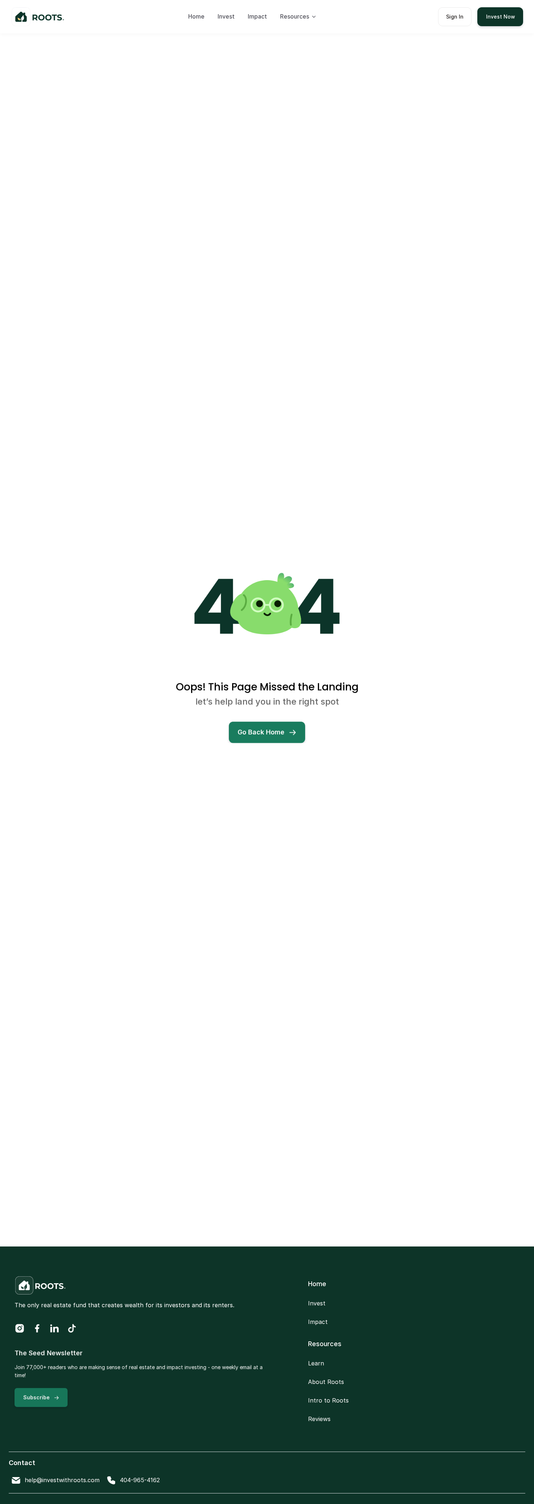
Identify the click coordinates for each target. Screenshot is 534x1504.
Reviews (319, 1419)
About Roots (326, 1381)
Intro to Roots (328, 1400)
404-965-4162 (140, 1479)
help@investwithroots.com (62, 1479)
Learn (316, 1363)
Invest (226, 16)
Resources (324, 1344)
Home (196, 16)
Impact (257, 16)
